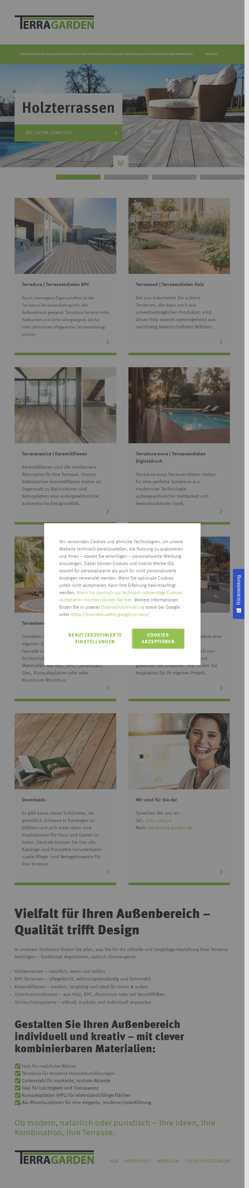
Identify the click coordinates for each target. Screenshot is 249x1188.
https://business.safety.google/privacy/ (110, 614)
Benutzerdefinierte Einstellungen (95, 638)
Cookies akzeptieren (158, 638)
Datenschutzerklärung (122, 607)
